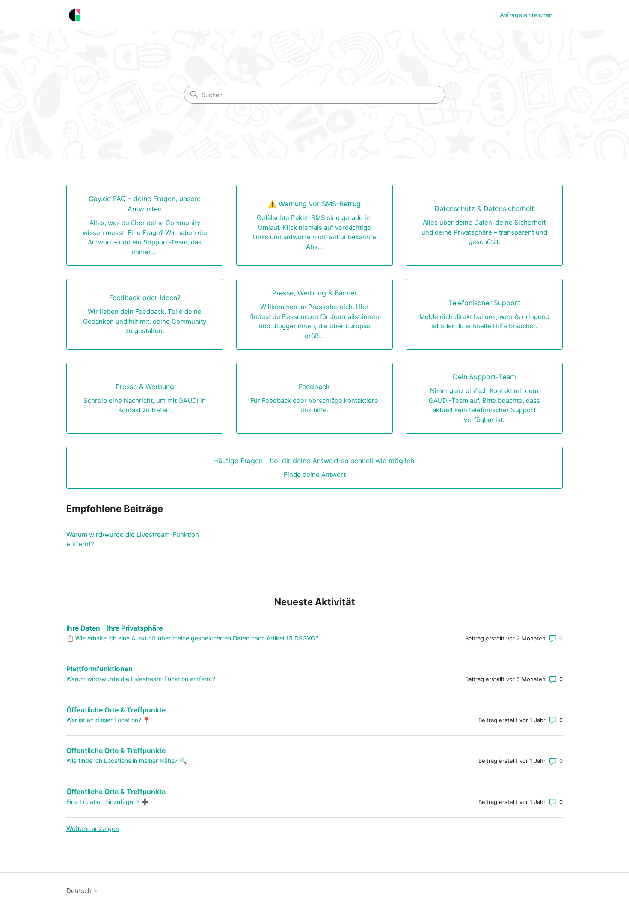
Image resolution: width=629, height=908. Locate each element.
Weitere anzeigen (92, 829)
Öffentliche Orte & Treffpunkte (116, 710)
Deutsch (79, 890)
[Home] (74, 15)
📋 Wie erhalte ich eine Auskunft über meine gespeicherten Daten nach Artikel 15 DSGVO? (192, 638)
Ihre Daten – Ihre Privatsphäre (114, 628)
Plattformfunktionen (99, 668)
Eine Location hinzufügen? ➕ (107, 801)
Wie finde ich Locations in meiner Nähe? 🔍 (126, 760)
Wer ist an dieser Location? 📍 (108, 719)
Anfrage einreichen (526, 14)
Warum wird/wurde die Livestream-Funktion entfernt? (132, 539)
